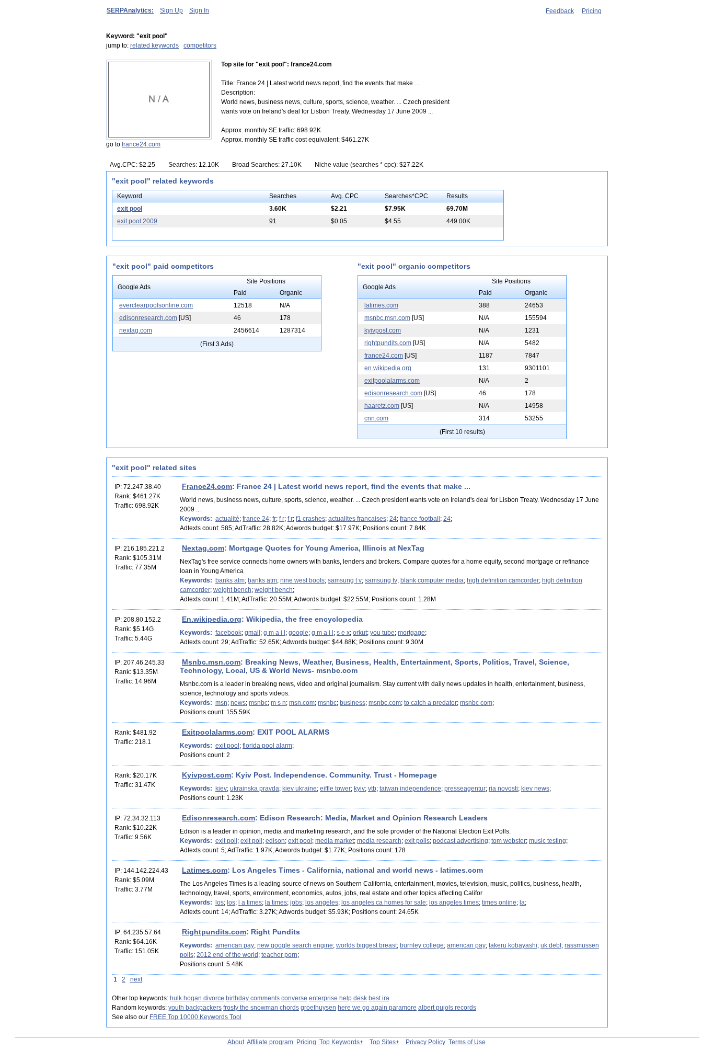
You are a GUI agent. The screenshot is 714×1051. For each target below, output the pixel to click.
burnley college (422, 945)
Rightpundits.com (214, 932)
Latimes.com (204, 870)
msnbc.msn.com (387, 318)
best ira (378, 998)
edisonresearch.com (148, 318)
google (298, 632)
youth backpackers (195, 1007)
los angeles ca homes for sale (383, 902)
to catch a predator (430, 702)
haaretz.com (381, 405)
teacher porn (279, 954)
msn (221, 702)
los (219, 902)
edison (275, 840)
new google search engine (295, 945)
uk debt (550, 945)
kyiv (359, 788)
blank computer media (432, 580)
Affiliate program (270, 1042)
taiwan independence (410, 788)
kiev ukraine (299, 788)
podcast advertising (460, 840)
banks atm (230, 580)
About (235, 1042)
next (136, 979)
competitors (199, 45)
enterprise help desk (338, 998)
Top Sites (383, 1042)
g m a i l (274, 632)
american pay (234, 945)
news (238, 702)
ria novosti (503, 788)
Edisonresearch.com (218, 818)
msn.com (302, 702)
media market (334, 840)
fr (274, 518)
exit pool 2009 (137, 221)
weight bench (232, 589)
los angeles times (454, 902)
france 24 (256, 518)
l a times (250, 902)
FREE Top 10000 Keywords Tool (195, 1017)
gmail (252, 632)
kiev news (535, 788)
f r (281, 518)
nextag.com (135, 330)
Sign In (199, 10)
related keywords (154, 45)
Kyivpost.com (206, 775)
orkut (360, 632)
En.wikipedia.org (211, 619)
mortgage (411, 632)
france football (420, 518)
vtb (372, 788)
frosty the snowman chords (261, 1007)
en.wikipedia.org (387, 368)
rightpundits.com (387, 343)
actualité (227, 518)
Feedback (560, 11)
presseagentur (465, 788)
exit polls (417, 840)
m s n (278, 702)
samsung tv (381, 580)
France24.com (207, 486)
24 (393, 518)
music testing (547, 840)
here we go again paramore (377, 1007)
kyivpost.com (382, 330)
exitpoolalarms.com (392, 380)
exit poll (226, 840)
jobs (296, 902)
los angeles (321, 902)
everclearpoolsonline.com (156, 305)
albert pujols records (447, 1007)
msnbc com (476, 702)
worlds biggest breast (366, 945)
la (522, 902)
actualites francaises (357, 518)
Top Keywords (339, 1042)
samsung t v (345, 580)
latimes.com (381, 305)
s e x (343, 632)
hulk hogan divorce (197, 998)
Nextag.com (203, 548)
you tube (382, 632)
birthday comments (253, 998)
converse (294, 998)
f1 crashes (310, 518)
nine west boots (302, 580)
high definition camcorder (503, 580)
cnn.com (376, 418)
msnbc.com (384, 702)
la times (276, 902)
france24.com (141, 144)
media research (379, 840)
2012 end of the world (227, 954)
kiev (221, 788)
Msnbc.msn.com (211, 662)
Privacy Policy (425, 1042)
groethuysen (318, 1007)
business (352, 702)
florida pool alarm (267, 745)
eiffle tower (335, 788)
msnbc (258, 702)
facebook (228, 632)
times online (499, 902)
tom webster (508, 840)
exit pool (129, 208)
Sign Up (171, 10)
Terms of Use (467, 1042)
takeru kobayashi (513, 945)
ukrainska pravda (254, 788)
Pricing (592, 11)
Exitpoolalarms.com (217, 732)
